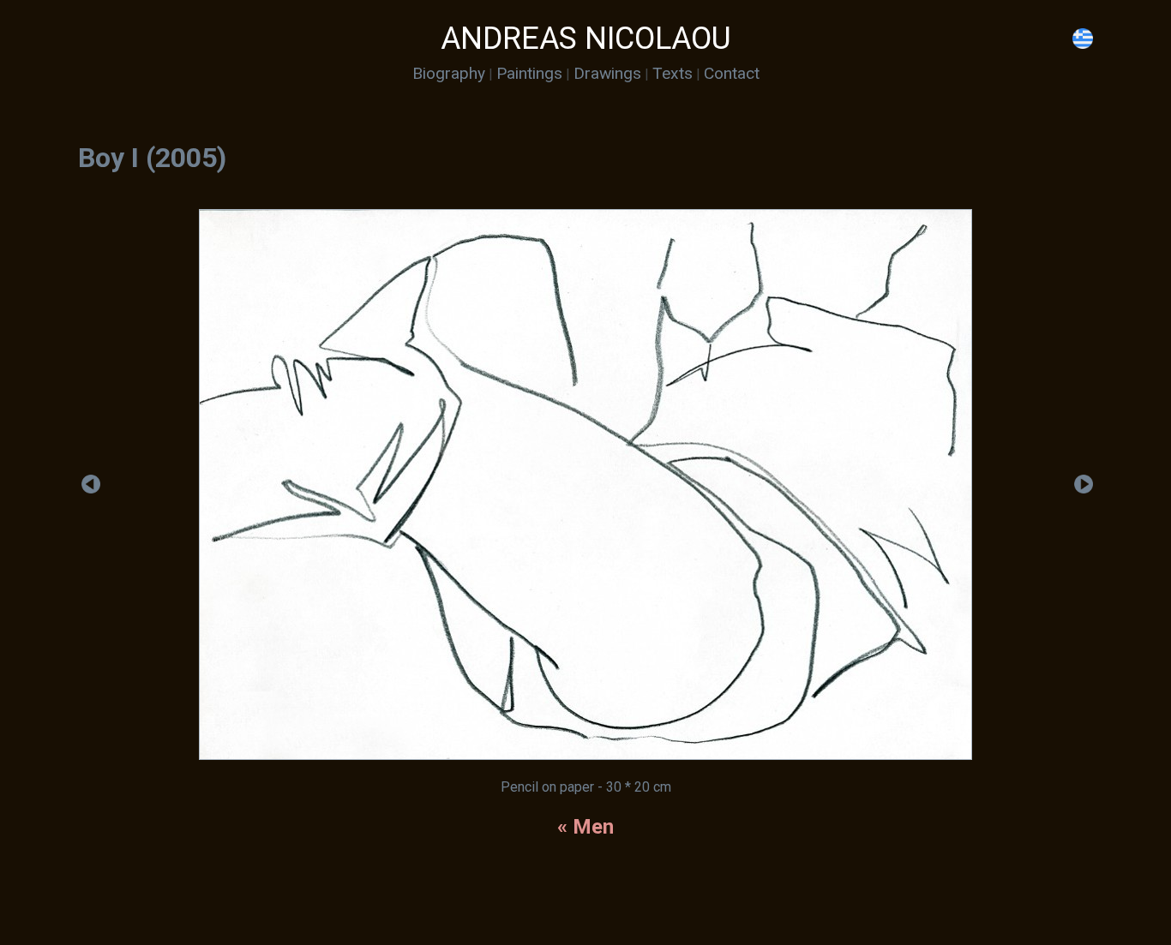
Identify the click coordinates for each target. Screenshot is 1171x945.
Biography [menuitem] (448, 73)
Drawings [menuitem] (607, 73)
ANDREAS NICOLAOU (586, 39)
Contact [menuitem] (732, 73)
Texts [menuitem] (672, 73)
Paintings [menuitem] (529, 73)
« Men (585, 827)
